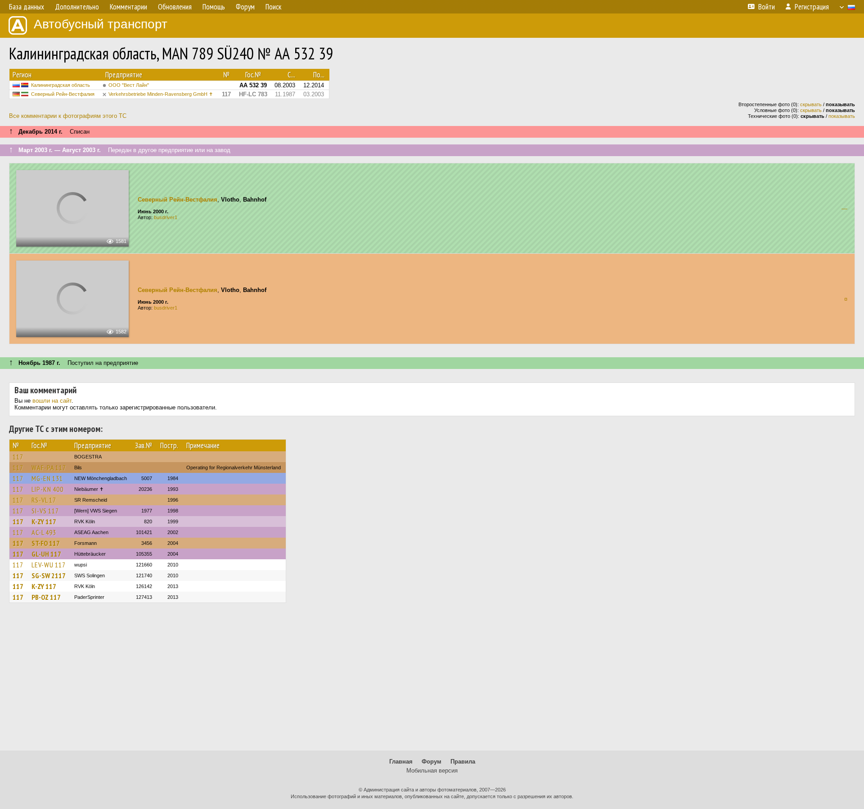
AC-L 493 (44, 532)
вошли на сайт (52, 400)
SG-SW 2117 (49, 575)
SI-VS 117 (45, 510)
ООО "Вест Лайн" (128, 85)
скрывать (811, 104)
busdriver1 (165, 217)
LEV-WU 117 (49, 564)
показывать (841, 116)
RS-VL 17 (44, 499)
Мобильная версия (432, 770)
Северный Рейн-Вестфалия (62, 94)
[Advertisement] (432, 681)
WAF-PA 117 (49, 467)
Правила (462, 761)
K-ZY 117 (44, 521)
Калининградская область (60, 85)
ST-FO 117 (46, 543)
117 (18, 456)
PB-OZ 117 (46, 597)
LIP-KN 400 (47, 489)
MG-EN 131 (47, 478)
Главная (401, 761)
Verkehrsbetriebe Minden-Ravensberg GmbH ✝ (160, 94)
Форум (431, 761)
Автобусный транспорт (100, 24)
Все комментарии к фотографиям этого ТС (67, 115)
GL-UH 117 (46, 553)
